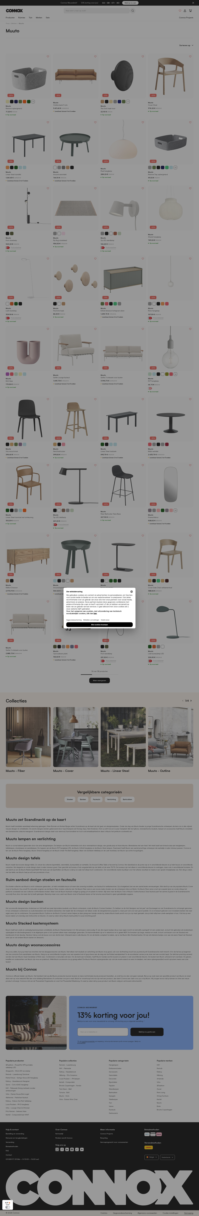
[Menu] (11, 1201)
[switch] (7, 1207)
